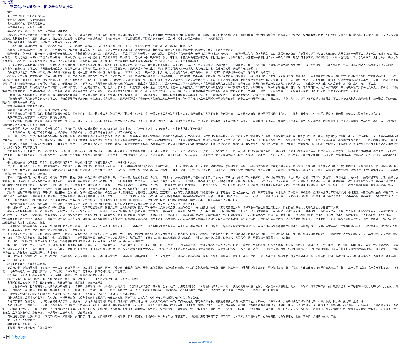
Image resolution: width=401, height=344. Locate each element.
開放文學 (18, 336)
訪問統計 (207, 342)
